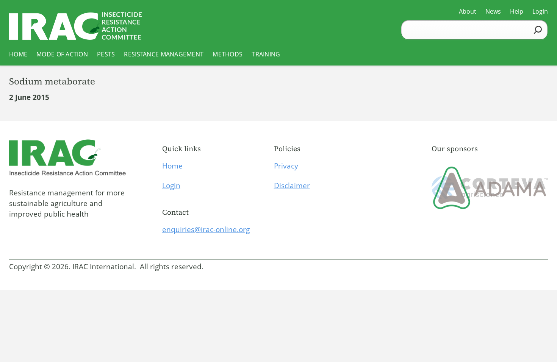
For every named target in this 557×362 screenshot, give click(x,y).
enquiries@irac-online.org (206, 229)
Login (171, 185)
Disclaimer (292, 185)
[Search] (538, 30)
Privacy (286, 166)
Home (172, 166)
